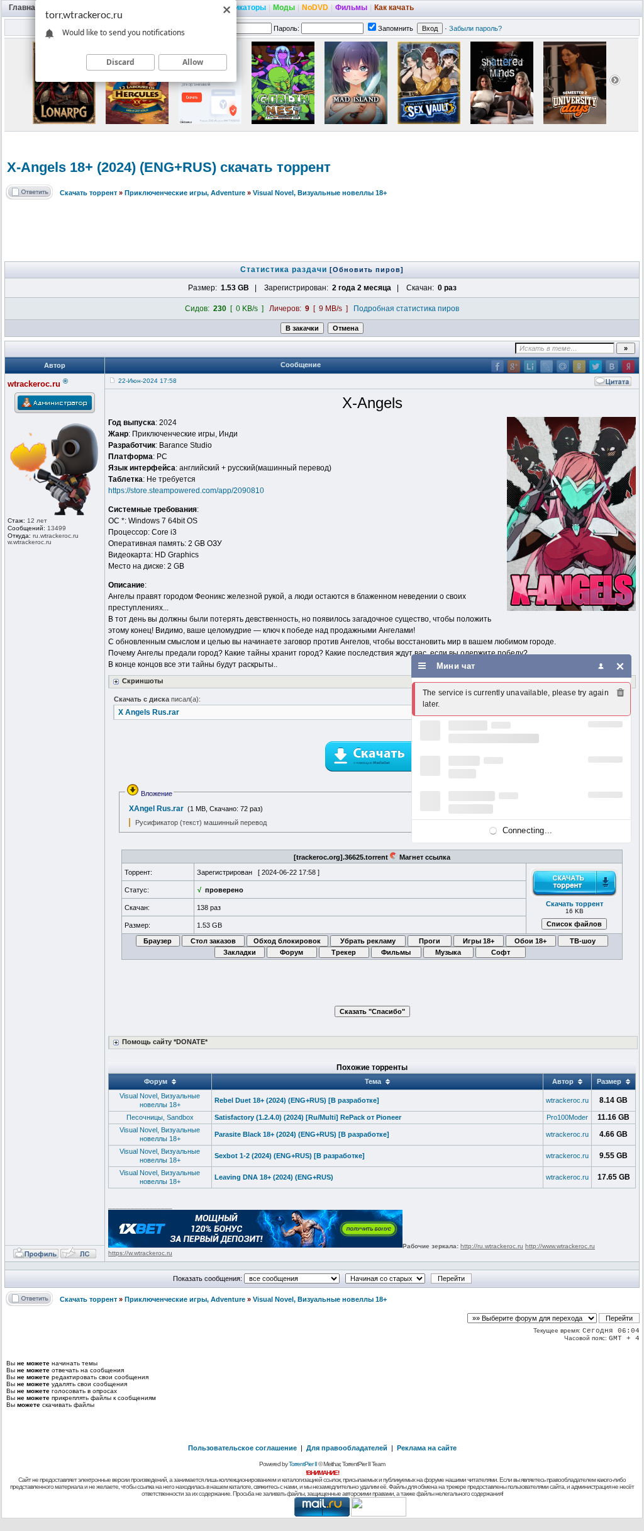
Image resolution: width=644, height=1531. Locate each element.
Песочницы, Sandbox (160, 1117)
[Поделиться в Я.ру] (628, 366)
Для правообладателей (346, 1448)
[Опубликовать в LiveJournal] (546, 366)
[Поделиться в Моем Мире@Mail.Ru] (563, 366)
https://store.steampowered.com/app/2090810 (186, 490)
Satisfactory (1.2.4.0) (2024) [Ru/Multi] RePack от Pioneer (307, 1117)
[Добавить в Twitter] (595, 366)
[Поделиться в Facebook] (497, 366)
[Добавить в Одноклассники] (579, 366)
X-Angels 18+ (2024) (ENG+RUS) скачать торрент (169, 167)
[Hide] (620, 666)
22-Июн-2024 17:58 (147, 380)
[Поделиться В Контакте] (612, 366)
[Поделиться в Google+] (514, 366)
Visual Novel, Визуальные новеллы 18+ (320, 192)
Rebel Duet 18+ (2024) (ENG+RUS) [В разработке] (296, 1100)
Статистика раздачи (285, 269)
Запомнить (395, 28)
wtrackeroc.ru (567, 1100)
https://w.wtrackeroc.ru (140, 1252)
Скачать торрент (88, 192)
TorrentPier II (303, 1463)
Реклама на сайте (427, 1448)
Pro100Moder (567, 1117)
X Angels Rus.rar (148, 712)
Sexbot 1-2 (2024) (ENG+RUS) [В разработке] (289, 1155)
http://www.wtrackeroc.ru (560, 1246)
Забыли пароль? (475, 28)
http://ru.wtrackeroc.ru (491, 1246)
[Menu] (422, 666)
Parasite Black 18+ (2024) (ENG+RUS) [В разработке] (301, 1134)
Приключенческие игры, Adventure (185, 192)
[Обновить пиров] (367, 269)
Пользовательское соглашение (242, 1448)
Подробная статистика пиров (406, 308)
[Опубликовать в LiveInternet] (530, 366)
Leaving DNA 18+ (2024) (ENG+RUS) (273, 1177)
